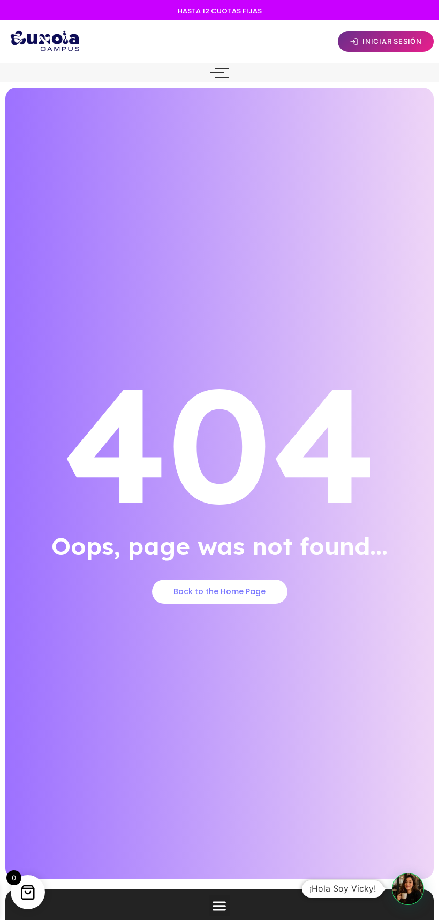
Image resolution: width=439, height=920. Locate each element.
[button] (220, 906)
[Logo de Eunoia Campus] (45, 40)
